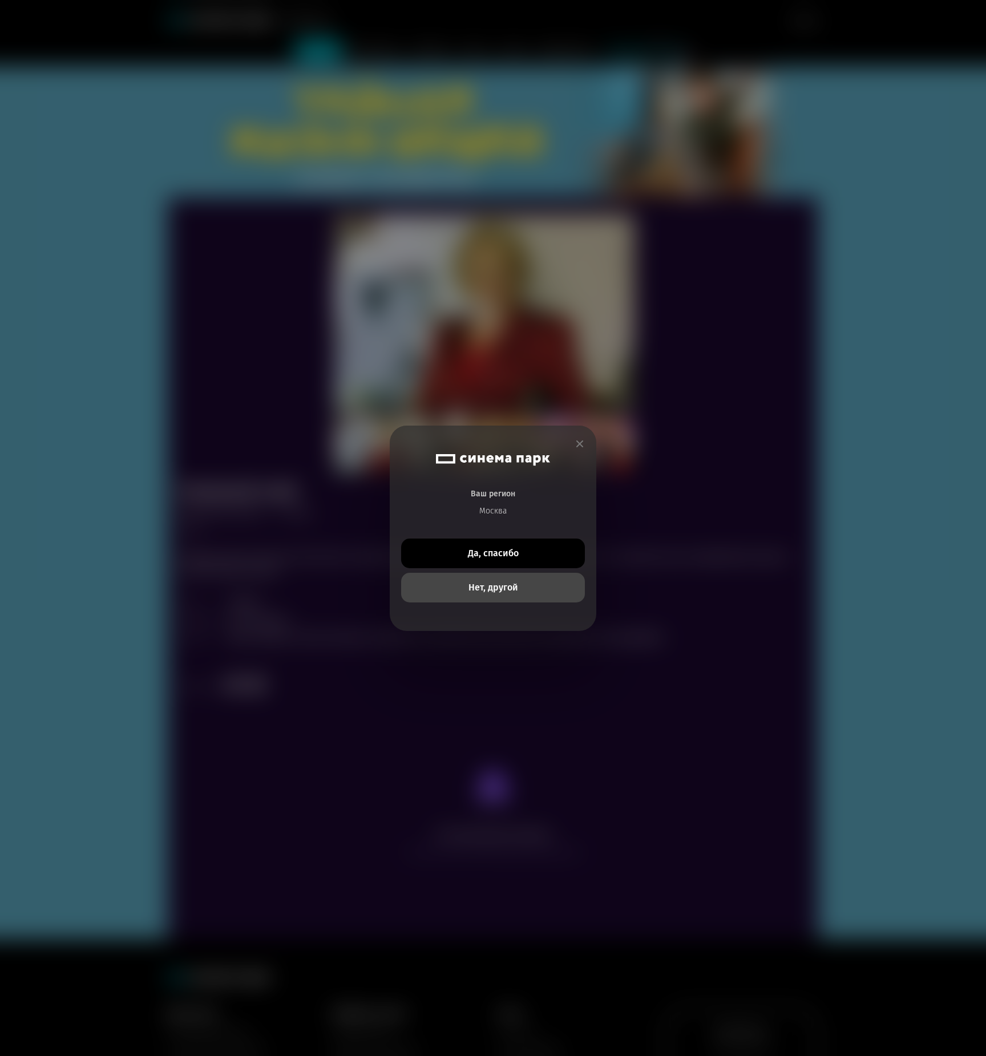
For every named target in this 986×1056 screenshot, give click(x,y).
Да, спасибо (493, 553)
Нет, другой (493, 587)
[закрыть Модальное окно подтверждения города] (579, 444)
